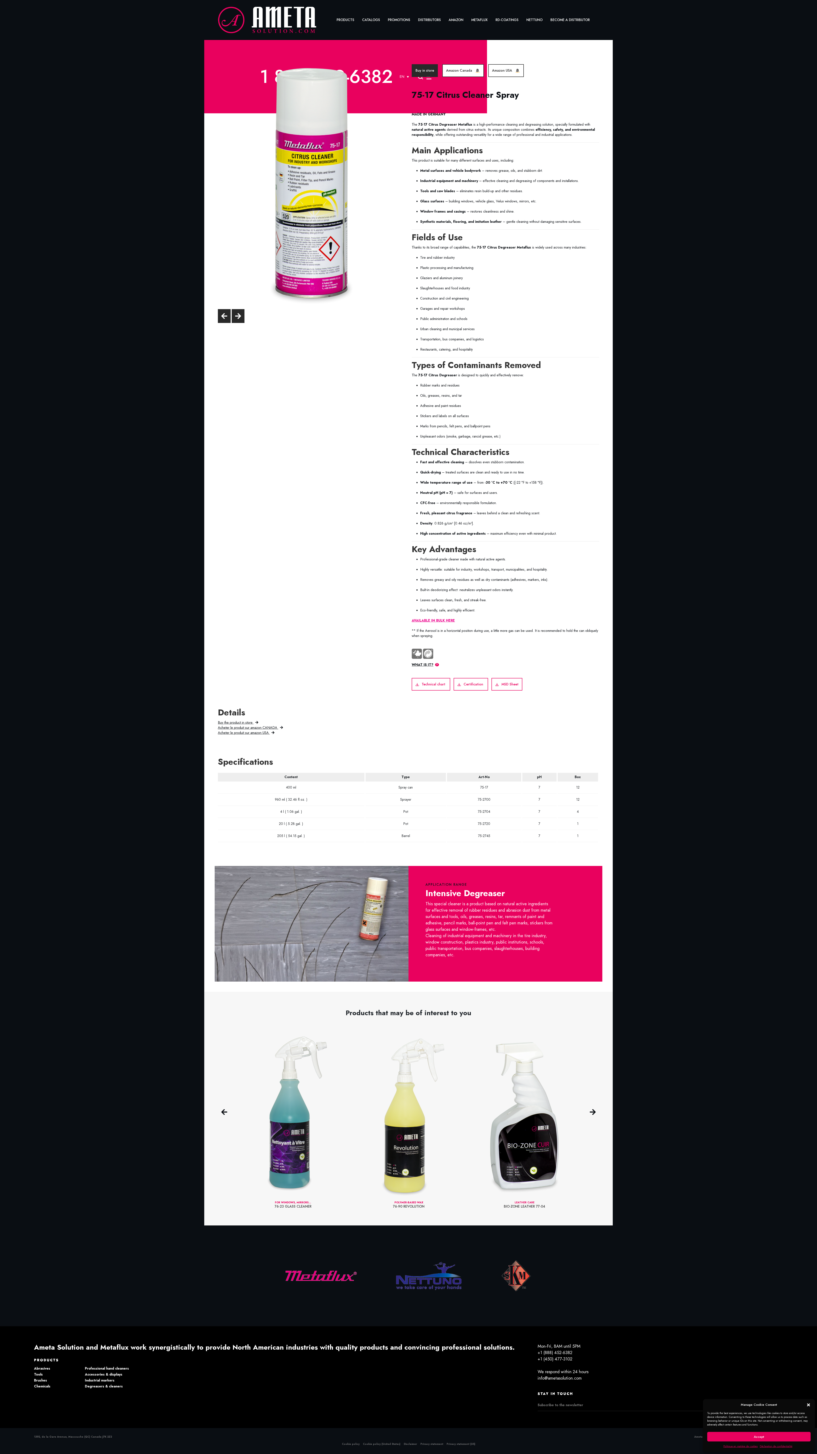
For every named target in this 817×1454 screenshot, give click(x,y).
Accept (759, 1436)
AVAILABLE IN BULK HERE (433, 620)
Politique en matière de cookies (740, 1446)
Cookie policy (351, 1444)
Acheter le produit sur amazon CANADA (248, 727)
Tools (38, 1374)
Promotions (399, 19)
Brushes (40, 1380)
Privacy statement (431, 1444)
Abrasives (42, 1368)
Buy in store (425, 70)
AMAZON (456, 19)
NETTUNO (534, 19)
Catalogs (371, 19)
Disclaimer (410, 1444)
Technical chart (433, 684)
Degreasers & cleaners (104, 1386)
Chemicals (42, 1386)
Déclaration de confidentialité (776, 1446)
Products (345, 19)
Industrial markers (99, 1380)
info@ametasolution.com (560, 1378)
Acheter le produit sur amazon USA (244, 732)
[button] (808, 1405)
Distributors (429, 19)
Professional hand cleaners (107, 1368)
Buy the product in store (236, 722)
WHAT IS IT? (422, 664)
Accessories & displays (103, 1374)
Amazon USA (502, 70)
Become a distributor (570, 19)
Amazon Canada (459, 70)
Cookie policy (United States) (381, 1444)
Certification (473, 684)
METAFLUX (479, 19)
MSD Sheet (509, 684)
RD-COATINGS (507, 19)
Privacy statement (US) (461, 1444)
